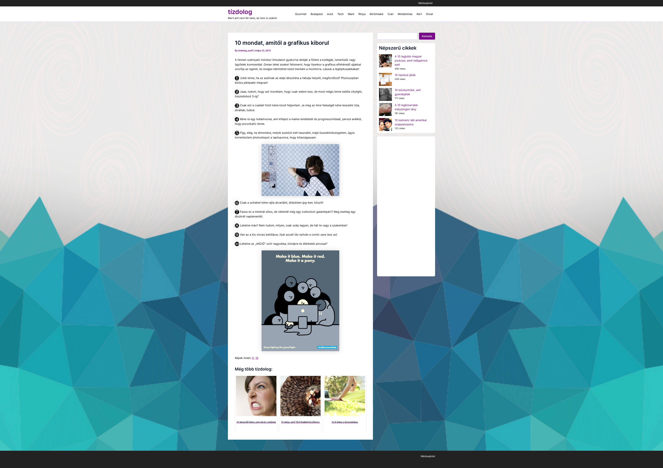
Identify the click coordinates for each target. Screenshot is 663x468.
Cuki (390, 14)
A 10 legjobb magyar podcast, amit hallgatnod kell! (411, 60)
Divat (429, 14)
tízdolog (240, 12)
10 (256, 358)
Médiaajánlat (425, 3)
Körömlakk (376, 14)
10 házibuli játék (405, 75)
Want (351, 14)
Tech (340, 14)
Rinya (362, 14)
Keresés (427, 36)
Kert (419, 14)
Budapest (317, 14)
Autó (330, 14)
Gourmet (300, 14)
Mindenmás (405, 14)
